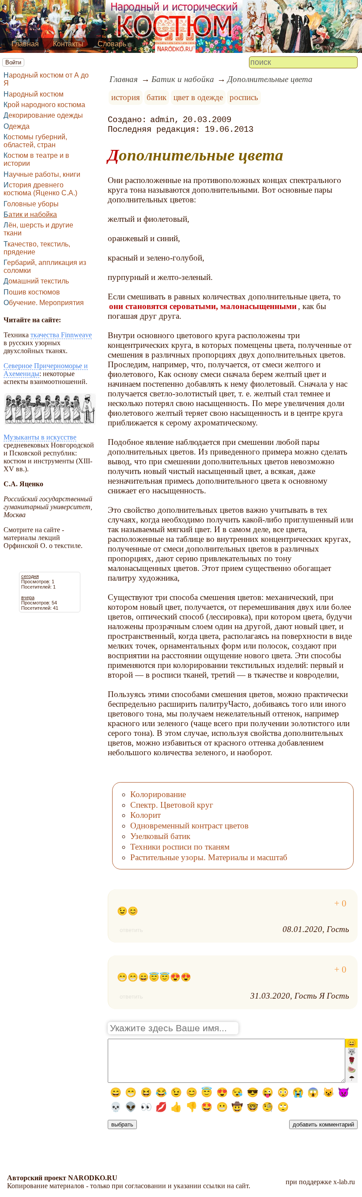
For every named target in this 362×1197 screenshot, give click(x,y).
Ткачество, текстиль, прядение (37, 248)
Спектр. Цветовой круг (171, 804)
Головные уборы (31, 204)
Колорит (145, 815)
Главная (25, 44)
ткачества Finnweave (61, 335)
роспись (244, 97)
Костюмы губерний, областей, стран (35, 141)
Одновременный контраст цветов (189, 825)
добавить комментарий (323, 1124)
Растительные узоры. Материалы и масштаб (208, 857)
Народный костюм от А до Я (46, 79)
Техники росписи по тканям (180, 846)
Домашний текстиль (36, 281)
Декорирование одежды (43, 115)
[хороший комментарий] (340, 904)
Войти (13, 62)
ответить (131, 930)
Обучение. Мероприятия (44, 302)
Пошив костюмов (32, 292)
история (125, 97)
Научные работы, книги (42, 174)
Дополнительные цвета (270, 79)
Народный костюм (34, 94)
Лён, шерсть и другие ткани (38, 229)
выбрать (122, 1124)
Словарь (112, 44)
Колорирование (158, 794)
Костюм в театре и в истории (36, 159)
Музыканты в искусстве (40, 437)
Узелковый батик (160, 836)
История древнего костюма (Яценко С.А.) (40, 189)
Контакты (68, 44)
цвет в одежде (198, 97)
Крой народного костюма (44, 104)
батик (156, 97)
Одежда (17, 126)
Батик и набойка (30, 214)
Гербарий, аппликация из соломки (45, 266)
